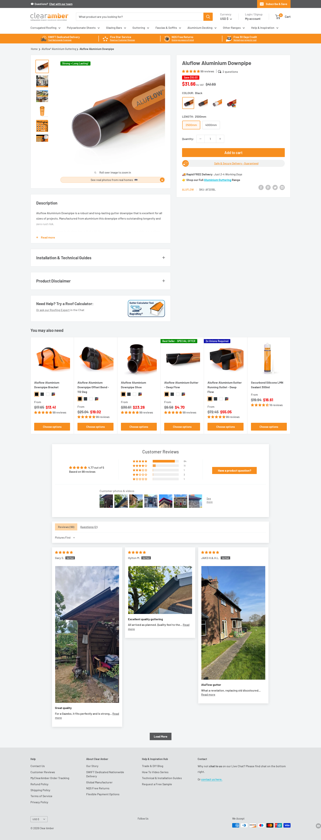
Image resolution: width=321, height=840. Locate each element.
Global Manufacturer (99, 782)
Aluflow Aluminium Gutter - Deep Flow (181, 385)
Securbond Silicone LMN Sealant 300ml (267, 385)
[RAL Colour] (231, 103)
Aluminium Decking (200, 27)
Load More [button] (160, 736)
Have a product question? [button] (234, 470)
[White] (217, 103)
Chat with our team (60, 4)
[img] (64, 552)
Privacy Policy (39, 802)
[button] (191, 71)
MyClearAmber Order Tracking (49, 778)
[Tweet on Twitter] (275, 187)
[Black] (188, 103)
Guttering (138, 27)
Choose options (52, 426)
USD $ (36, 819)
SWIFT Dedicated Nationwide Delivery (105, 774)
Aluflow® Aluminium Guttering (59, 48)
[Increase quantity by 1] (220, 139)
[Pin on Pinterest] (268, 187)
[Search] (208, 17)
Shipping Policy (40, 790)
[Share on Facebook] (261, 187)
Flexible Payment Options (102, 794)
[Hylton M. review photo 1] (160, 590)
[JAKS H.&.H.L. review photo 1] (233, 623)
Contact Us (37, 766)
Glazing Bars (114, 27)
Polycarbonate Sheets (81, 27)
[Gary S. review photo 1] (87, 634)
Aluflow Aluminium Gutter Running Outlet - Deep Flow (224, 387)
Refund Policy (39, 784)
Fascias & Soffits (166, 27)
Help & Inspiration (262, 27)
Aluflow (188, 189)
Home (34, 48)
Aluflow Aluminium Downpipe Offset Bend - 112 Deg (93, 387)
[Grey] (202, 103)
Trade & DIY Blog (152, 766)
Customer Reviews (42, 772)
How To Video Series (155, 772)
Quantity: (188, 138)
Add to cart (233, 152)
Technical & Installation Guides (162, 778)
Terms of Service (41, 796)
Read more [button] (208, 694)
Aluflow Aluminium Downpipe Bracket (46, 385)
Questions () (89, 527)
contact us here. (211, 779)
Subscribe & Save (276, 4)
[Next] (290, 385)
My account (252, 18)
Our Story (92, 766)
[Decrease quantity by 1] (200, 139)
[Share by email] (282, 187)
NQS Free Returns (97, 788)
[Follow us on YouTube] (318, 825)
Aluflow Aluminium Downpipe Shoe (133, 385)
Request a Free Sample (157, 784)
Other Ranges (232, 27)
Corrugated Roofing (43, 27)
